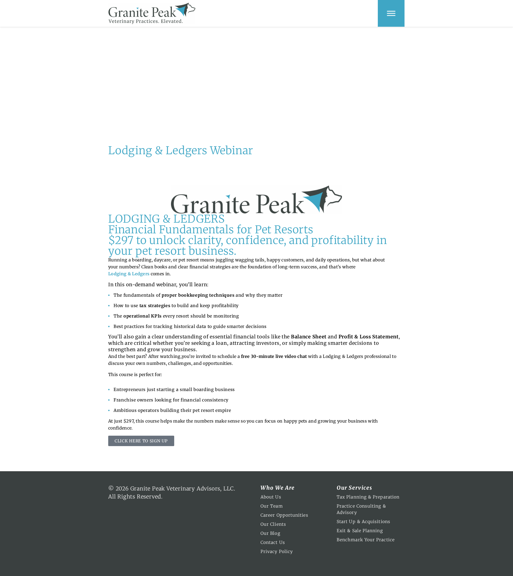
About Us (271, 497)
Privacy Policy (277, 551)
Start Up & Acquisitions (363, 521)
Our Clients (273, 524)
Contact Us (273, 542)
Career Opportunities (284, 515)
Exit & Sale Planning (360, 530)
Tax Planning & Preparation (368, 497)
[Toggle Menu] (391, 13)
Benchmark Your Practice (366, 539)
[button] (141, 441)
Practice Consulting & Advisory (361, 509)
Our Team (272, 506)
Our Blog (270, 533)
